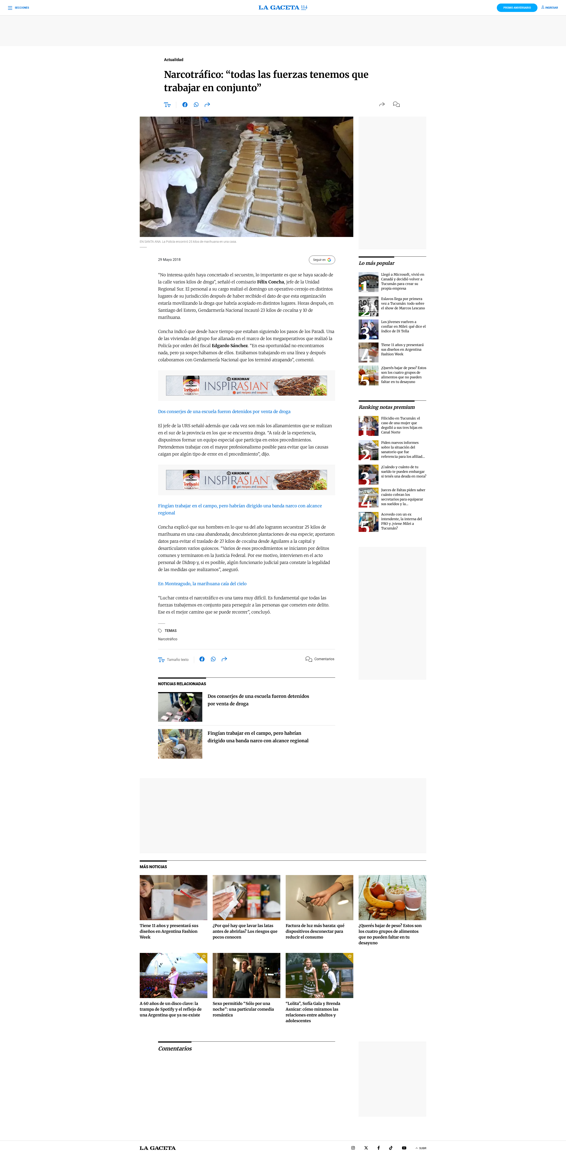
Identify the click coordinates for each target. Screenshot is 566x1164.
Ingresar (551, 7)
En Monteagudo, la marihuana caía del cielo (202, 583)
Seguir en (319, 260)
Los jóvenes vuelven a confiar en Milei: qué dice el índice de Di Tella (403, 326)
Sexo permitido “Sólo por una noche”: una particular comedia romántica (243, 1009)
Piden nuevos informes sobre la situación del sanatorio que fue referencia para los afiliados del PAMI (403, 452)
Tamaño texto (178, 660)
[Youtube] (404, 1148)
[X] (366, 1148)
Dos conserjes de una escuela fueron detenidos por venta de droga (224, 411)
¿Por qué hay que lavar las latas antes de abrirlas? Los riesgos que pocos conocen (245, 931)
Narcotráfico (167, 639)
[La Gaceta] (283, 8)
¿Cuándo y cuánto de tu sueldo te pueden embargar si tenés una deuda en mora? (403, 471)
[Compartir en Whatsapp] (196, 105)
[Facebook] (378, 1148)
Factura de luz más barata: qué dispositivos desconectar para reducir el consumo (315, 931)
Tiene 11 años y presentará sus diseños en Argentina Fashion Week (402, 349)
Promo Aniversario (517, 7)
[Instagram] (353, 1148)
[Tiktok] (391, 1148)
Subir (422, 1148)
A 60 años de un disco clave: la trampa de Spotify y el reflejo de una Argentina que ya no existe (171, 1009)
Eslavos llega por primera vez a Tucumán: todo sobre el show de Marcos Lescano (403, 303)
